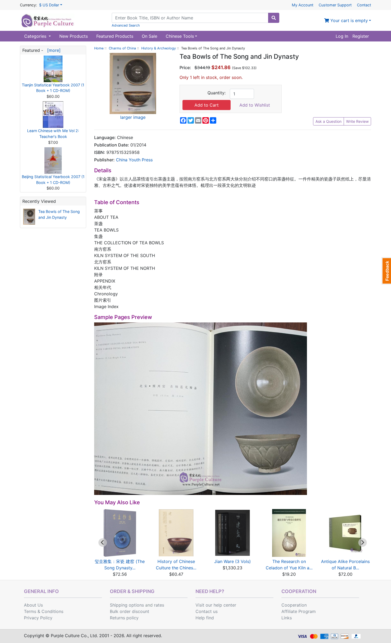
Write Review (357, 121)
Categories (36, 36)
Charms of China (122, 48)
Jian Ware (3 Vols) (232, 561)
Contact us (207, 611)
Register (360, 36)
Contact (364, 5)
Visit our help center (216, 605)
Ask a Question (328, 121)
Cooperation (294, 605)
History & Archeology (158, 48)
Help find (205, 617)
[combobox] (190, 18)
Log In (342, 36)
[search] (273, 18)
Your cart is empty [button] (348, 20)
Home (98, 48)
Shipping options (127, 605)
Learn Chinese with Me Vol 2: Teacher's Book (53, 133)
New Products (73, 36)
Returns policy (124, 617)
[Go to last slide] (102, 542)
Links (286, 617)
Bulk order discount (129, 611)
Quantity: (216, 92)
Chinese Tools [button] (180, 36)
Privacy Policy (38, 617)
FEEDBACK (386, 270)
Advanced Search (126, 25)
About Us (33, 605)
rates (159, 605)
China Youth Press (134, 159)
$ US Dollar (49, 5)
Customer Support (335, 5)
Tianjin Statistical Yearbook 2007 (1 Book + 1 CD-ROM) (53, 88)
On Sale (149, 36)
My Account (302, 5)
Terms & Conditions (43, 611)
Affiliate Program (298, 611)
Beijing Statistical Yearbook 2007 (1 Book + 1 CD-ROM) (53, 179)
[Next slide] (362, 542)
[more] (52, 50)
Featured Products (114, 36)
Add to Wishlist (254, 105)
